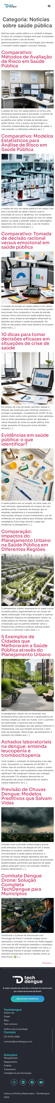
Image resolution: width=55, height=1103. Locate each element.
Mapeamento (10, 1062)
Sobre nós (9, 1012)
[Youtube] (41, 1082)
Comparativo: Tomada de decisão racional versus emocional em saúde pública (26, 240)
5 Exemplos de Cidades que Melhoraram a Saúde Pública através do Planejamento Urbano (26, 645)
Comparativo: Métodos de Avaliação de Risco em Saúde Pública (26, 59)
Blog (6, 1020)
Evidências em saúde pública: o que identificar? (25, 439)
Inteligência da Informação (17, 1073)
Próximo (48, 963)
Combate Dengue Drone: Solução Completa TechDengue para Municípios (21, 884)
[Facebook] (32, 1082)
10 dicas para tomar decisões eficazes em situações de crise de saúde (25, 341)
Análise (7, 1065)
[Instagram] (14, 1082)
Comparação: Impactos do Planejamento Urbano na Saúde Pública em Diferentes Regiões (26, 540)
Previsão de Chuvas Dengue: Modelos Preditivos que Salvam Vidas (26, 796)
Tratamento (10, 1069)
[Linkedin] (23, 1082)
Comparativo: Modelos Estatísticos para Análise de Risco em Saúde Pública (27, 142)
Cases (7, 1016)
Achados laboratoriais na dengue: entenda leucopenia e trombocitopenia (26, 748)
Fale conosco (11, 1024)
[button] (49, 6)
